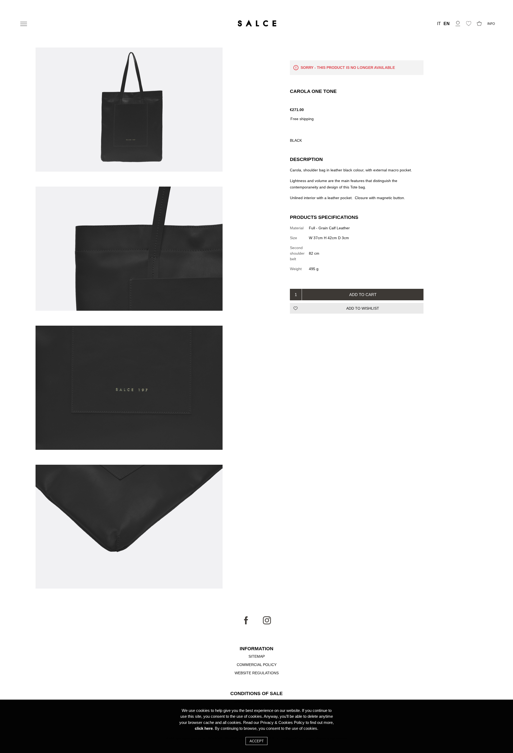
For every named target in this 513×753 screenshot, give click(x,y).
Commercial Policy (257, 665)
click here (204, 728)
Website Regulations (257, 673)
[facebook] (246, 623)
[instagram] (267, 623)
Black (296, 140)
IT (439, 24)
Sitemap (256, 656)
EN (447, 24)
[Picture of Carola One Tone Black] (129, 110)
